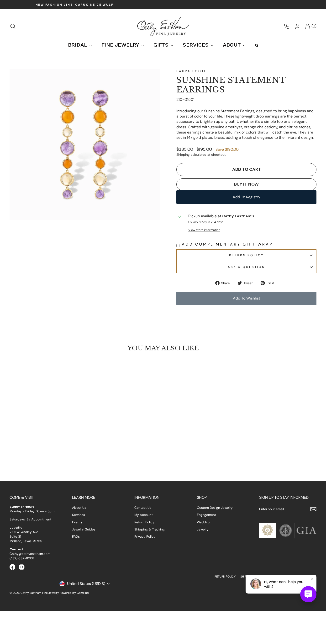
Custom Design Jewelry (215, 508)
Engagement (206, 515)
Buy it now (246, 184)
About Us (79, 508)
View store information (204, 230)
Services (78, 515)
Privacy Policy (144, 537)
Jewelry (203, 529)
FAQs (76, 537)
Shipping (183, 155)
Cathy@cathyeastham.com (30, 554)
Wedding (203, 522)
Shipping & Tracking (149, 529)
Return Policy (246, 255)
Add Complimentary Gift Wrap (227, 244)
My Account (143, 515)
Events (77, 522)
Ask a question (246, 267)
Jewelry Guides (83, 529)
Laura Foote (191, 71)
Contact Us (142, 508)
